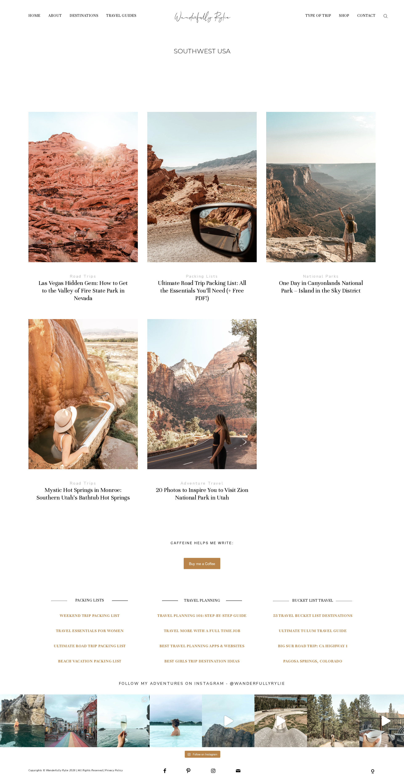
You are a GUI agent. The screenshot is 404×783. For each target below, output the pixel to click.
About (55, 16)
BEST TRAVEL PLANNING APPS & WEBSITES (202, 646)
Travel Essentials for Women (90, 631)
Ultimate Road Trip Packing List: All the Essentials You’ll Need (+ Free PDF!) (201, 210)
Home (34, 16)
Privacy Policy (114, 770)
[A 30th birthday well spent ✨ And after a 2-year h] (228, 720)
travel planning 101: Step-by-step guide (202, 615)
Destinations (84, 16)
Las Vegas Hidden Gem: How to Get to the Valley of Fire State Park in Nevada (83, 210)
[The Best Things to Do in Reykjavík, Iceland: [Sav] (123, 720)
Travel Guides (121, 16)
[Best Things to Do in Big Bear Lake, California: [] (280, 720)
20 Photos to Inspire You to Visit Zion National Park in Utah (201, 414)
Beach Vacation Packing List (89, 661)
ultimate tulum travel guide (313, 631)
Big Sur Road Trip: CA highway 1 (313, 646)
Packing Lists (202, 276)
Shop (344, 16)
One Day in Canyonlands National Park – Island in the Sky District (320, 210)
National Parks (321, 276)
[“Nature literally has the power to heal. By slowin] (333, 720)
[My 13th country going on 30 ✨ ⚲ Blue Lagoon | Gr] (176, 720)
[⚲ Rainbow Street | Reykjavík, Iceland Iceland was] (71, 720)
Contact (366, 16)
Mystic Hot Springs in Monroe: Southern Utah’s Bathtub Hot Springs (83, 414)
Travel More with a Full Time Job (202, 631)
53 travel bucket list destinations (312, 615)
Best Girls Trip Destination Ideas (202, 661)
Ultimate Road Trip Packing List (90, 646)
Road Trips (83, 276)
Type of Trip (318, 16)
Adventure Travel (202, 483)
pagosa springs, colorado (312, 661)
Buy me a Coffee (202, 563)
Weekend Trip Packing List (90, 615)
